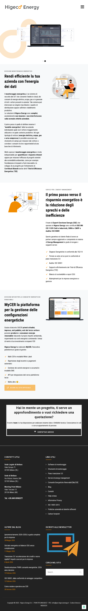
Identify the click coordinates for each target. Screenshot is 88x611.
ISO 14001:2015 (54, 505)
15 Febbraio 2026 (10, 573)
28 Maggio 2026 (9, 540)
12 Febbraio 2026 (10, 581)
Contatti (51, 491)
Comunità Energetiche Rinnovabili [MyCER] (63, 482)
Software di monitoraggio (57, 464)
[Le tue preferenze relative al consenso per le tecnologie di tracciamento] (84, 607)
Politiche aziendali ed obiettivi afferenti (62, 509)
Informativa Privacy (55, 500)
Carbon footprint (54, 514)
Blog (49, 487)
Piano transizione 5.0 (55, 473)
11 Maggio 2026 (9, 551)
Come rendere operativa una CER (16, 586)
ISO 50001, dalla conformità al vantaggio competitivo (23, 578)
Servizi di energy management (59, 478)
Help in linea (52, 496)
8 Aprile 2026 (8, 562)
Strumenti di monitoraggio (57, 469)
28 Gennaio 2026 (9, 589)
